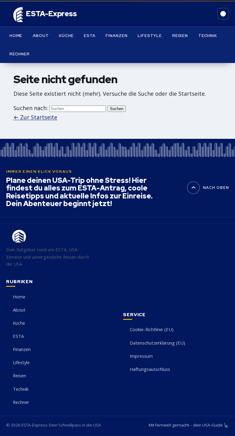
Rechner (19, 54)
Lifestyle (150, 35)
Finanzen (116, 35)
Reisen (180, 35)
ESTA (89, 35)
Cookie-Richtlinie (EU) (151, 329)
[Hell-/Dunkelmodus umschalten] (223, 14)
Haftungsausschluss (150, 369)
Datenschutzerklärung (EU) (157, 343)
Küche (66, 35)
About (41, 35)
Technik (207, 35)
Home (16, 35)
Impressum (141, 356)
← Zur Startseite (35, 117)
